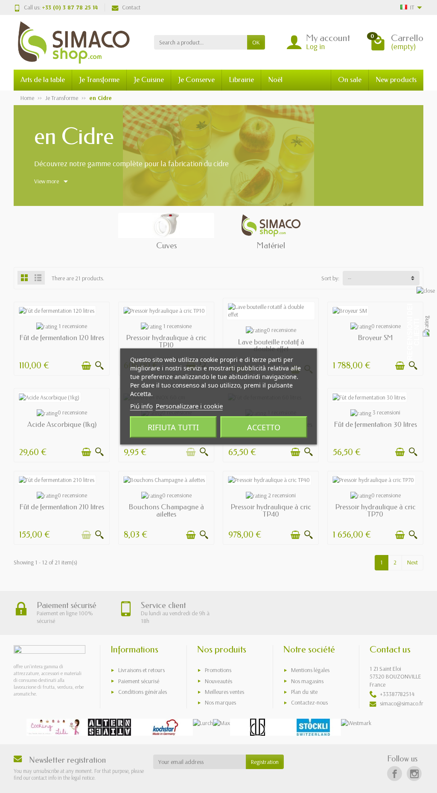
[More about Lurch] (203, 723)
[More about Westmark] (356, 723)
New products (396, 80)
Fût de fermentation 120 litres (61, 338)
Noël (275, 80)
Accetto (263, 427)
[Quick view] (99, 365)
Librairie (241, 80)
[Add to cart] (86, 365)
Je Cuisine (149, 80)
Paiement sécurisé (138, 681)
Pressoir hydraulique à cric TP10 (166, 341)
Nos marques (220, 702)
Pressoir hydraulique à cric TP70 (375, 510)
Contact (131, 7)
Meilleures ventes (224, 692)
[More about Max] (221, 723)
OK (256, 42)
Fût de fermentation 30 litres (375, 424)
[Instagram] (414, 773)
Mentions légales (310, 670)
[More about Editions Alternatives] (109, 727)
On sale (349, 80)
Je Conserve (196, 80)
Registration (265, 762)
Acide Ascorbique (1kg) (61, 424)
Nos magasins (307, 681)
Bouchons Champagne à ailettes (166, 510)
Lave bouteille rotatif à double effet (271, 345)
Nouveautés (218, 681)
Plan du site (304, 692)
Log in (315, 46)
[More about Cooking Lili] (54, 727)
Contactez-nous (309, 702)
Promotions (218, 670)
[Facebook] (394, 773)
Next (412, 562)
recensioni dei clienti (413, 332)
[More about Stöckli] (313, 727)
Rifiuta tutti (173, 427)
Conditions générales (142, 692)
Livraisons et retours (141, 670)
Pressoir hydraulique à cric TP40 (270, 510)
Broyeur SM (375, 338)
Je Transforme (99, 80)
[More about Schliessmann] (258, 727)
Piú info (141, 406)
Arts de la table (42, 80)
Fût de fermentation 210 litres (61, 507)
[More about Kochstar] (165, 727)
